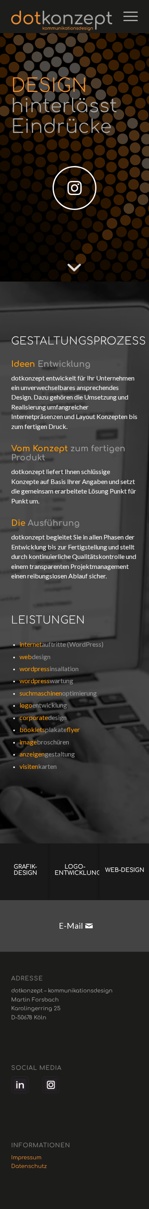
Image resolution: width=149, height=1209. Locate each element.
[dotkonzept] (62, 16)
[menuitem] (126, 16)
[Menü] (126, 16)
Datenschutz (29, 1166)
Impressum (26, 1158)
